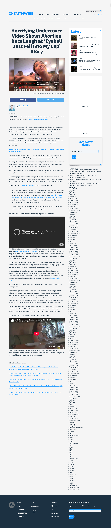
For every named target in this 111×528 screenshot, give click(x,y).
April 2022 (72, 290)
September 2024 (74, 233)
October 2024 (73, 231)
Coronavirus (73, 429)
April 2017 (72, 406)
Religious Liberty (39, 19)
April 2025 (72, 220)
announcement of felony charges (26, 251)
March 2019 (73, 362)
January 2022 (73, 296)
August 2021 (73, 305)
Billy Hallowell (23, 106)
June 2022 (72, 286)
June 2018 (72, 379)
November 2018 (74, 369)
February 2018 (73, 387)
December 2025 (74, 204)
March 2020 (73, 338)
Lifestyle (72, 453)
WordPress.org (74, 489)
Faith (51, 19)
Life (65, 19)
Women (71, 480)
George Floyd (73, 443)
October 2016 (73, 418)
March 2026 (73, 198)
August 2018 (73, 375)
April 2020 (72, 336)
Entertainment (74, 435)
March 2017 (73, 408)
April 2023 (72, 266)
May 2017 (72, 404)
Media (71, 455)
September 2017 (74, 397)
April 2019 (72, 360)
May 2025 (72, 218)
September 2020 (74, 327)
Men (70, 457)
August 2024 (73, 235)
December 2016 (74, 414)
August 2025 (73, 212)
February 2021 (73, 317)
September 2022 (74, 280)
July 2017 (72, 401)
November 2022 (74, 276)
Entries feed (73, 485)
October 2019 (73, 348)
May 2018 (72, 381)
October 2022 (73, 278)
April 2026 (72, 196)
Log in (71, 483)
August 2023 (73, 259)
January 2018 (73, 389)
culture (71, 431)
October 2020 (73, 325)
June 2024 (72, 239)
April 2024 (72, 243)
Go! (47, 14)
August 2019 (73, 352)
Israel (58, 19)
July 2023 (72, 261)
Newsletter (66, 14)
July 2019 (72, 354)
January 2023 (73, 272)
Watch (41, 14)
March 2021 (73, 315)
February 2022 (73, 294)
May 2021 (72, 311)
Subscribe (74, 157)
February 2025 (73, 224)
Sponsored (72, 474)
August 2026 (73, 189)
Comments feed (74, 487)
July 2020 (72, 331)
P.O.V (71, 466)
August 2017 (73, 399)
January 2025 (73, 226)
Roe (70, 472)
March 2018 (73, 385)
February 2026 (73, 200)
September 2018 (74, 373)
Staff (32, 503)
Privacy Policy (35, 506)
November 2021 (74, 299)
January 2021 (73, 319)
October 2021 (73, 301)
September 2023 (74, 257)
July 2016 (72, 422)
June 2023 (72, 263)
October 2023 (73, 255)
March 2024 (73, 245)
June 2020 (72, 333)
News (28, 19)
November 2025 (74, 206)
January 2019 (73, 366)
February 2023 (73, 270)
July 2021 (72, 307)
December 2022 (74, 274)
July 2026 (72, 191)
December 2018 (74, 367)
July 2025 (72, 214)
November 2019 (74, 346)
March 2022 (73, 292)
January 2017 (73, 412)
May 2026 (72, 194)
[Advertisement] (86, 95)
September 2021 (74, 303)
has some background (27, 185)
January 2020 (73, 342)
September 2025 (74, 210)
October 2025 (73, 208)
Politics (81, 19)
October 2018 (73, 371)
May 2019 (72, 358)
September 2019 (74, 350)
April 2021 (72, 313)
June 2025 (72, 216)
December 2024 (74, 228)
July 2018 (72, 377)
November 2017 (74, 393)
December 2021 (74, 298)
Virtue (71, 478)
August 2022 (73, 282)
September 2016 (74, 420)
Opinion (72, 19)
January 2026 (73, 202)
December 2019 (74, 344)
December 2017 (74, 391)
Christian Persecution (76, 427)
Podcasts (55, 14)
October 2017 (73, 395)
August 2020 (73, 329)
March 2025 (73, 222)
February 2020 (73, 340)
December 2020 (74, 321)
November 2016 (74, 416)
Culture (71, 433)
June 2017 (72, 402)
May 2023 (72, 264)
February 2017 (73, 410)
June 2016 (72, 424)
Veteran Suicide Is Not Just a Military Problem (83, 170)
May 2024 (72, 241)
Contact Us (78, 14)
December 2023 (74, 251)
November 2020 (74, 323)
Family (71, 441)
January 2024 (73, 249)
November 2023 (74, 253)
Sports (71, 476)
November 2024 (74, 229)
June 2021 (72, 309)
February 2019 (73, 364)
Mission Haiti (73, 459)
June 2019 (72, 356)
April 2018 (72, 383)
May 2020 (72, 334)
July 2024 (72, 237)
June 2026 (72, 193)
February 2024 (73, 247)
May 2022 (72, 288)
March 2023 (73, 268)
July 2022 (72, 284)
